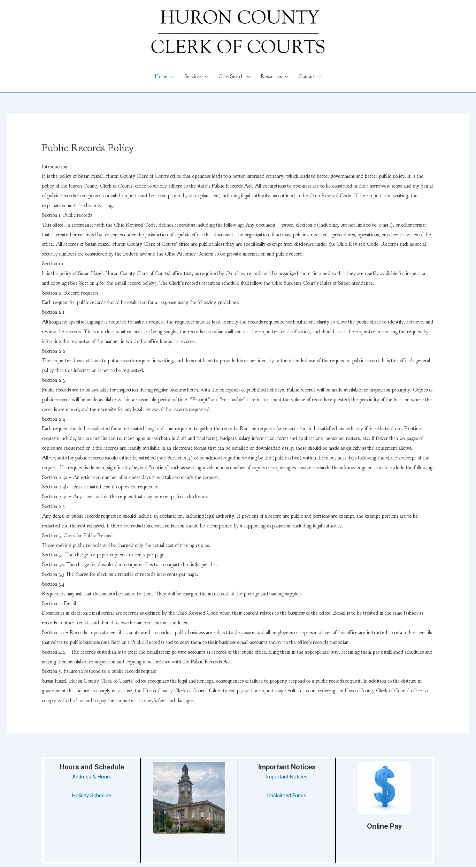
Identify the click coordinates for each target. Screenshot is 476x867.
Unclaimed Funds (286, 795)
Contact (307, 76)
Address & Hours (92, 777)
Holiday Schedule (91, 795)
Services (192, 76)
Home (161, 76)
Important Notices (287, 777)
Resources (271, 76)
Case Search (231, 76)
